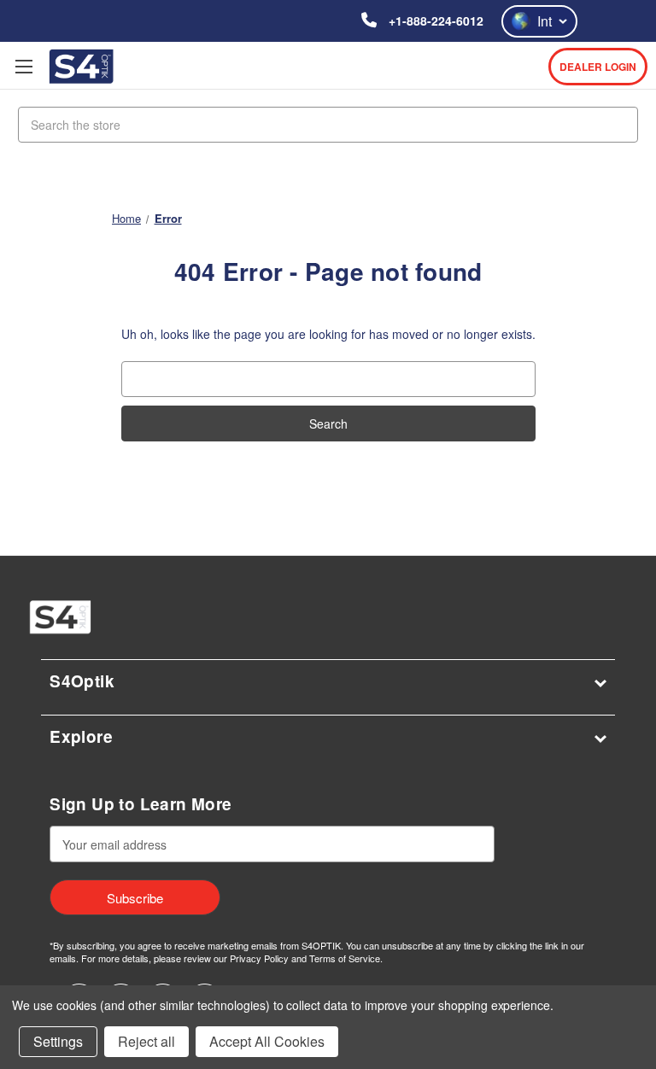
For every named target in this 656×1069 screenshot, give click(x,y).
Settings (58, 1041)
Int (544, 21)
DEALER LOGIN (597, 66)
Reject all (146, 1041)
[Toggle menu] (23, 66)
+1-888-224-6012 (434, 20)
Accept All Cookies (267, 1041)
